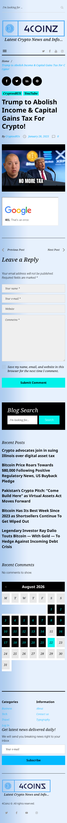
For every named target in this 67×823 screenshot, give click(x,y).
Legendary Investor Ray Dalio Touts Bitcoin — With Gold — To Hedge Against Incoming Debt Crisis (31, 538)
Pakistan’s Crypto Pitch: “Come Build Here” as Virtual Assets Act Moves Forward (32, 496)
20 (33, 643)
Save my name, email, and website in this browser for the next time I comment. (36, 369)
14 (42, 631)
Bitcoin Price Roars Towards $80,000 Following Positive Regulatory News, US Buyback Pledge (29, 472)
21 (42, 643)
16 (60, 631)
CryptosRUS (12, 93)
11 (15, 631)
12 (24, 631)
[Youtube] (26, 812)
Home (5, 61)
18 (15, 643)
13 (33, 631)
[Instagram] (62, 51)
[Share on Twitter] (16, 81)
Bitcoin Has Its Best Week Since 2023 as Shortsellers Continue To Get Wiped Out (32, 516)
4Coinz (6, 803)
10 (5, 631)
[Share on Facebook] (6, 81)
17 (5, 643)
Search (49, 420)
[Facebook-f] (16, 812)
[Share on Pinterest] (37, 81)
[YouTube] (56, 51)
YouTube (31, 93)
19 (24, 643)
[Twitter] (43, 51)
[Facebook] (49, 51)
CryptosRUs (13, 136)
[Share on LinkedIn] (27, 81)
